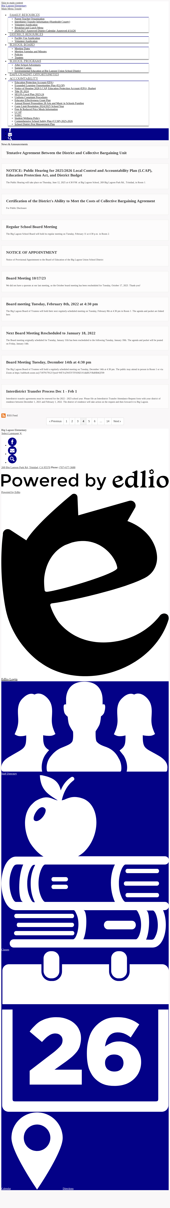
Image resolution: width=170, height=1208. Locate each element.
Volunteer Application (26, 24)
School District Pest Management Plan (35, 124)
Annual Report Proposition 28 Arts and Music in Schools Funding (49, 103)
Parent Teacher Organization (29, 18)
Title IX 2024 (22, 91)
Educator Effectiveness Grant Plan (33, 100)
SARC (18, 115)
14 (107, 421)
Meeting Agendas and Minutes (31, 51)
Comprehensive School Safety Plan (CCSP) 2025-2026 (44, 121)
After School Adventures (28, 65)
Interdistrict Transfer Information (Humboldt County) (42, 21)
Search (10, 138)
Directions (68, 1188)
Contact (10, 134)
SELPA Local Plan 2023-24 (29, 94)
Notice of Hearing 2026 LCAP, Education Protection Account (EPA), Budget (55, 88)
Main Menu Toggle (11, 8)
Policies (19, 54)
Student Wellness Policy (27, 118)
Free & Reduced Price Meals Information (36, 109)
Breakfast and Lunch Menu (29, 27)
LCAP (18, 112)
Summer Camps (23, 67)
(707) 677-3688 (67, 467)
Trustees (19, 57)
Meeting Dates (22, 48)
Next (116, 421)
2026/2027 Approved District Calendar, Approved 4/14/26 (45, 30)
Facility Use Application (27, 38)
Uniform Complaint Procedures (31, 97)
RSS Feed (12, 415)
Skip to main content (12, 2)
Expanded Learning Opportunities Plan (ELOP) (40, 85)
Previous (56, 421)
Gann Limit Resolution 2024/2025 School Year (39, 106)
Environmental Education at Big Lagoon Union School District (48, 70)
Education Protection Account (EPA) (34, 82)
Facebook (10, 130)
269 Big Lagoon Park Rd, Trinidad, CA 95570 (25, 467)
